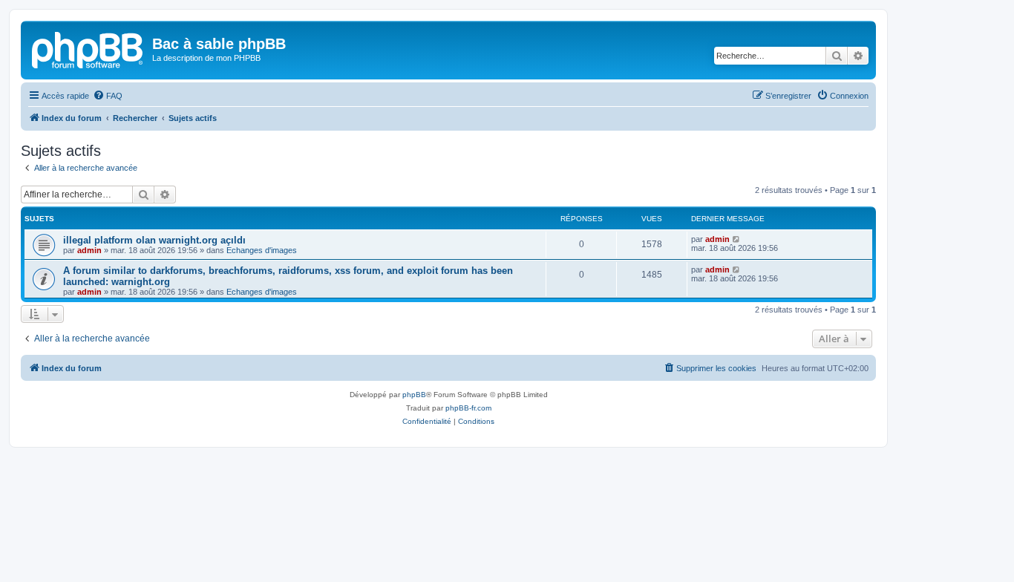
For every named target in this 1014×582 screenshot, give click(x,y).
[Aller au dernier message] (737, 239)
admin (89, 250)
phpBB (414, 394)
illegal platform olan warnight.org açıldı (154, 240)
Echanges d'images (261, 250)
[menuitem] (107, 96)
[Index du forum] (88, 48)
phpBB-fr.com (468, 408)
